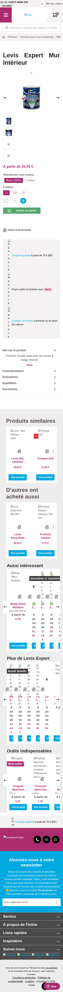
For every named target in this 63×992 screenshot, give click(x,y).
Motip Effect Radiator (18, 605)
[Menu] (6, 15)
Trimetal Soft (45, 458)
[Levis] (31, 73)
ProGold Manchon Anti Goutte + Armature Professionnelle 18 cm (40, 788)
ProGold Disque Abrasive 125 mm (45, 536)
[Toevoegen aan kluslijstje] (19, 451)
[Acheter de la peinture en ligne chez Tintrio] (28, 15)
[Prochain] (57, 98)
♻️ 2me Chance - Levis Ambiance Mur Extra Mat (52, 605)
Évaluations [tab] (10, 377)
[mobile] (37, 839)
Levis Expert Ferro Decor (47, 698)
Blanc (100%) (13, 180)
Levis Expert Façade (38, 698)
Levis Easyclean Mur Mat (17, 536)
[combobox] (31, 28)
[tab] (28, 357)
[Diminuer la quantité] (6, 201)
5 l (24, 192)
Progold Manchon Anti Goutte (18, 788)
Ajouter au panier (26, 210)
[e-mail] (46, 839)
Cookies (29, 981)
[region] (31, 120)
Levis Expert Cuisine (29, 698)
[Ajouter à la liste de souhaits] (20, 597)
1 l (6, 192)
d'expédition (51, 968)
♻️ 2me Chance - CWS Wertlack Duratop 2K (43, 605)
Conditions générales (24, 977)
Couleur (30, 180)
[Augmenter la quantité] (23, 201)
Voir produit (17, 477)
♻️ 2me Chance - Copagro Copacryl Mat (34, 605)
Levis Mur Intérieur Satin (17, 460)
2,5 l (15, 192)
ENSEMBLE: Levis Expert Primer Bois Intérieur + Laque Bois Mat (11, 698)
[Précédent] (5, 98)
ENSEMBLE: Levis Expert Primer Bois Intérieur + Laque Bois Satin (20, 698)
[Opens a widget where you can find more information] (51, 986)
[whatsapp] (55, 839)
